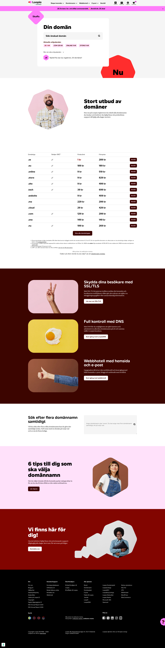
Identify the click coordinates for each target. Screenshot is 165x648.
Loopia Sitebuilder (108, 595)
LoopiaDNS (87, 602)
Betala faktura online (53, 590)
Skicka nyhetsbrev (126, 585)
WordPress (124, 595)
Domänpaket (88, 590)
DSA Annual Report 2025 (35, 607)
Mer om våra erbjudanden (52, 52)
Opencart (105, 602)
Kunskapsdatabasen (53, 585)
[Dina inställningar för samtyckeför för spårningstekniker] (3, 644)
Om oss (30, 585)
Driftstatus (50, 588)
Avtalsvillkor (31, 595)
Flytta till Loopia (88, 595)
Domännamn (70, 3)
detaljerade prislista (98, 254)
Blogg (30, 588)
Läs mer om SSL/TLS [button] (93, 301)
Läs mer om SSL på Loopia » (65, 247)
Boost (85, 585)
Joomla (86, 597)
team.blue (43, 633)
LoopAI (86, 600)
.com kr (58, 45)
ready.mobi (35, 244)
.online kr (71, 45)
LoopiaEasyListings (108, 592)
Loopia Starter (107, 597)
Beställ (102, 3)
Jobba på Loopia (33, 597)
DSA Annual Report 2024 (35, 605)
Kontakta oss (35, 549)
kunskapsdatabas (41, 242)
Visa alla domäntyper (82, 233)
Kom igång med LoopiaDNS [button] (96, 337)
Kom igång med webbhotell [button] (96, 378)
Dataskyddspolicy (33, 592)
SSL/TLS (123, 588)
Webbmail (50, 595)
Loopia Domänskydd (109, 585)
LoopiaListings (107, 588)
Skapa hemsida (56, 3)
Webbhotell (83, 3)
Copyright (31, 600)
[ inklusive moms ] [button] (77, 618)
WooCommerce (126, 597)
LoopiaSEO (106, 590)
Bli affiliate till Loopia (71, 590)
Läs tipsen (34, 489)
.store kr (84, 45)
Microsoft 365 (107, 600)
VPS (122, 590)
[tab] (73, 52)
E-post (94, 3)
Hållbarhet (31, 590)
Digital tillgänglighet (34, 602)
